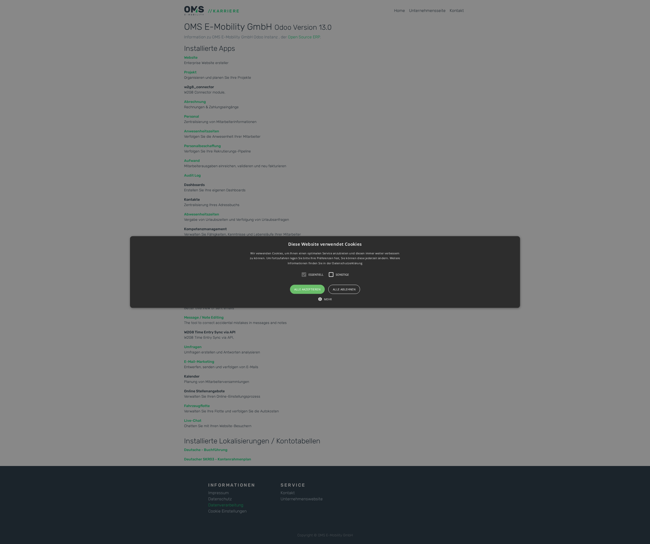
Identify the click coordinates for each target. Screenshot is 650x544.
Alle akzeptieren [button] (307, 289)
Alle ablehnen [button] (344, 289)
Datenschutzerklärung (347, 263)
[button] (325, 272)
